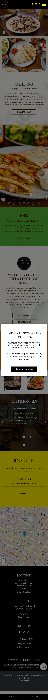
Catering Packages (24, 369)
